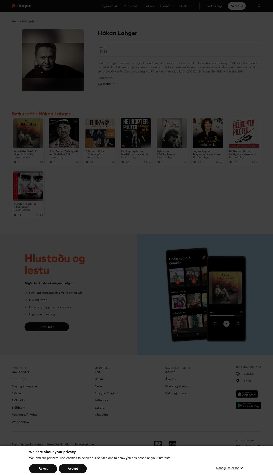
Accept (73, 468)
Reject (43, 468)
